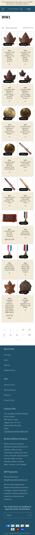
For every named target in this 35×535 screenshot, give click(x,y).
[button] (3, 9)
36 (17, 335)
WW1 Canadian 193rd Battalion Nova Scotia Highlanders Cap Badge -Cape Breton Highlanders (9, 305)
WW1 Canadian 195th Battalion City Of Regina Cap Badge (25, 303)
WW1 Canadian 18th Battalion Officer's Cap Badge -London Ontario (9, 56)
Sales (6, 360)
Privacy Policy (9, 400)
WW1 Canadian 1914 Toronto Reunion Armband (9, 233)
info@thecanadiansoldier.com (16, 431)
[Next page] (17, 340)
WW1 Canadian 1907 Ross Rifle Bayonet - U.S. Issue (25, 163)
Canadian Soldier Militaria (14, 533)
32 (23, 330)
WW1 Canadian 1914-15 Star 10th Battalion (25, 232)
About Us (7, 395)
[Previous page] (4, 329)
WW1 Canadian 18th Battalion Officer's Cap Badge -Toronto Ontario (25, 56)
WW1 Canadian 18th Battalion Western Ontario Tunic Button (9, 129)
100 (29, 335)
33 (29, 330)
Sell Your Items (9, 385)
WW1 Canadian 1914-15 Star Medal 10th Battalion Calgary (25, 267)
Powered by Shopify (25, 533)
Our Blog (7, 355)
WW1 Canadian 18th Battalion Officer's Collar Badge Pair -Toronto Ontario (25, 93)
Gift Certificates (10, 390)
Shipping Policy (9, 370)
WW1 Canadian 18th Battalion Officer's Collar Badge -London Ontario (9, 93)
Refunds (7, 365)
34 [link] (4, 335)
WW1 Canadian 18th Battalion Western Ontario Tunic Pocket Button (9, 164)
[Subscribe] (28, 515)
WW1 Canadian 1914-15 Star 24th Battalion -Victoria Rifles (9, 266)
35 (10, 335)
